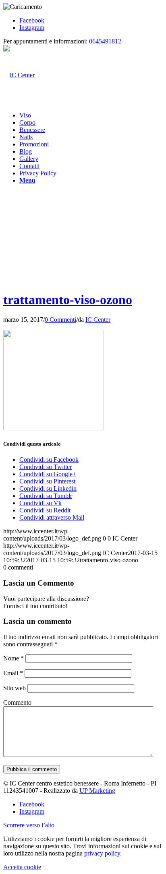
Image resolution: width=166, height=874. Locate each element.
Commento (17, 702)
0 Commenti (60, 319)
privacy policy (102, 853)
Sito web (14, 688)
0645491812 (105, 41)
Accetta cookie (22, 867)
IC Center (97, 319)
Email (13, 673)
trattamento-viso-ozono (67, 299)
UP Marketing (97, 790)
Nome (13, 658)
